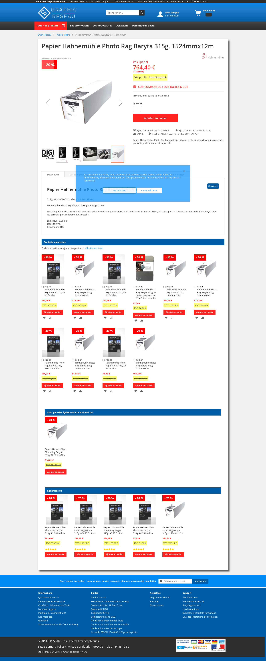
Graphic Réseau (45, 35)
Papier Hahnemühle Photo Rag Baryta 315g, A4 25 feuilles (143, 530)
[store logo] (58, 13)
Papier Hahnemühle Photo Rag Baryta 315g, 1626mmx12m (55, 452)
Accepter (119, 190)
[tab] (53, 174)
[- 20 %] (53, 282)
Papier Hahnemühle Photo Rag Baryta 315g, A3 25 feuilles (114, 530)
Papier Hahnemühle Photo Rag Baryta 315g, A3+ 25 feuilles (54, 364)
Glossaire (213, 186)
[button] (48, 102)
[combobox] (123, 12)
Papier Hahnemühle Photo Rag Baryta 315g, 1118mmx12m (172, 530)
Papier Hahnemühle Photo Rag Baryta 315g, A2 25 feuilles (55, 291)
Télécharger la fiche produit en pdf (175, 133)
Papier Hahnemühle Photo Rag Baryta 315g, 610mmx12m (207, 291)
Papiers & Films (63, 35)
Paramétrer (149, 190)
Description (53, 174)
